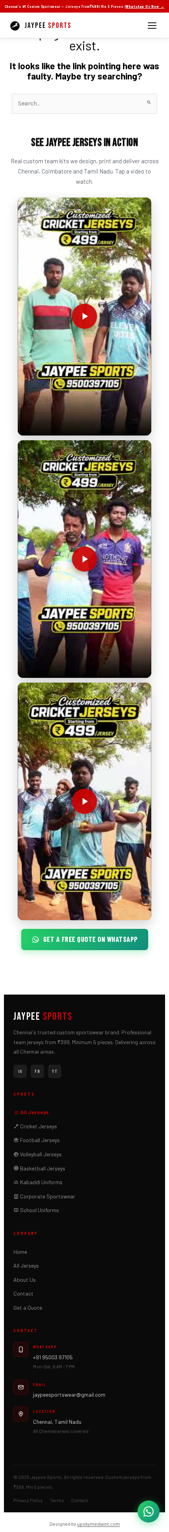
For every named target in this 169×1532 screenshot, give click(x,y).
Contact (23, 1293)
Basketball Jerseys (42, 1168)
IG (20, 1071)
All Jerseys (34, 1112)
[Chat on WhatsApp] (149, 1512)
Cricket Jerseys (38, 1126)
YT (55, 1071)
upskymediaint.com (98, 1523)
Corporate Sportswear (47, 1196)
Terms (57, 1500)
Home (20, 1251)
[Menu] (152, 25)
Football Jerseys (39, 1140)
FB (37, 1071)
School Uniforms (39, 1210)
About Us (24, 1279)
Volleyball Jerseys (40, 1154)
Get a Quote (27, 1307)
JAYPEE (42, 1017)
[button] (84, 316)
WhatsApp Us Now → (145, 6)
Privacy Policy (28, 1500)
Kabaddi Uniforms (40, 1182)
